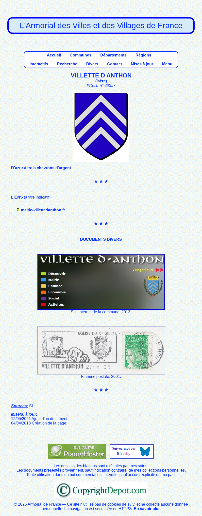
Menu (167, 64)
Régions (143, 55)
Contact (114, 64)
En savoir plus (147, 509)
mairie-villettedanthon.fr (43, 210)
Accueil (54, 55)
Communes (80, 55)
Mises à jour (142, 64)
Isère (101, 81)
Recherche (67, 64)
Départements (113, 55)
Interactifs (39, 64)
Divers (92, 64)
